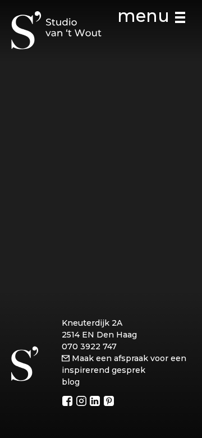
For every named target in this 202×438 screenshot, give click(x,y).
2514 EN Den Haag (99, 335)
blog (71, 382)
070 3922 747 (89, 346)
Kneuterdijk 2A (92, 323)
